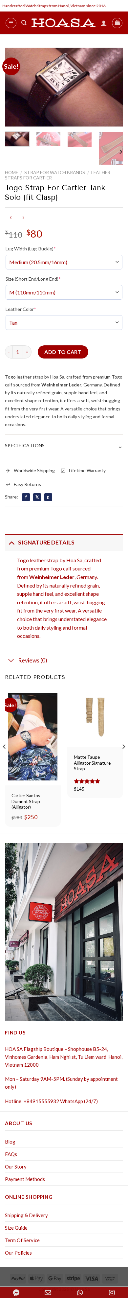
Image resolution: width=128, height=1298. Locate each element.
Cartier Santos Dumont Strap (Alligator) (25, 801)
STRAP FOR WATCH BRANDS (54, 172)
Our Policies (18, 1253)
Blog (10, 1142)
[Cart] (117, 23)
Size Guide (16, 1228)
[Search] (24, 22)
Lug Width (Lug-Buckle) (31, 248)
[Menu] (11, 23)
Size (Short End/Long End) (33, 279)
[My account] (103, 23)
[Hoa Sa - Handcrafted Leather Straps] (63, 22)
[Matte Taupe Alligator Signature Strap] (95, 717)
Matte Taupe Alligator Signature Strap (92, 762)
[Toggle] (11, 542)
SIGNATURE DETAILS (46, 542)
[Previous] (15, 87)
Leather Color (21, 309)
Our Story (16, 1167)
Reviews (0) (32, 660)
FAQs (11, 1154)
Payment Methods (25, 1179)
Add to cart (62, 352)
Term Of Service (22, 1240)
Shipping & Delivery (26, 1215)
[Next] (112, 87)
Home (11, 172)
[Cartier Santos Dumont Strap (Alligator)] (32, 736)
